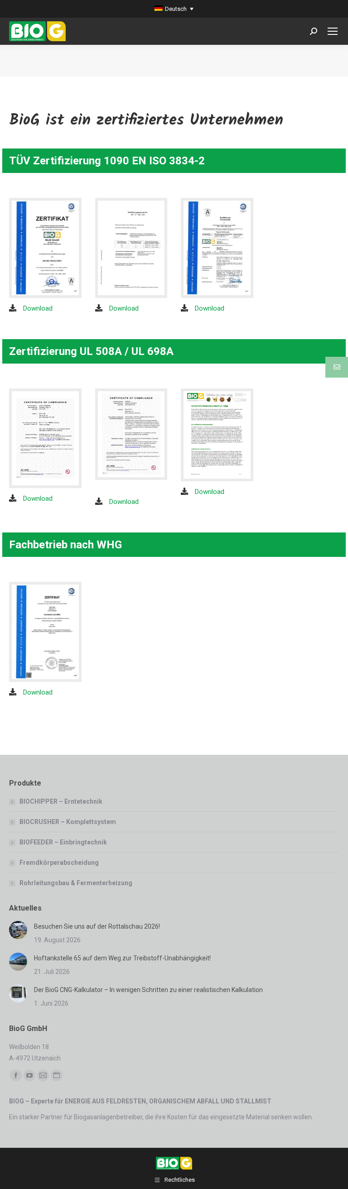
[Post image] (18, 930)
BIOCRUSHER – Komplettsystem (67, 821)
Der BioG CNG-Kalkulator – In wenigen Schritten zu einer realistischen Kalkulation (148, 989)
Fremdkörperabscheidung (59, 862)
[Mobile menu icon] (332, 31)
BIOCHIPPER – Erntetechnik (60, 801)
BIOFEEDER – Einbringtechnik (63, 842)
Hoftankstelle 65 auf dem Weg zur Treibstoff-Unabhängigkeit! (122, 958)
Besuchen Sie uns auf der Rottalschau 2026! (97, 926)
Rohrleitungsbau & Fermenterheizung (75, 883)
